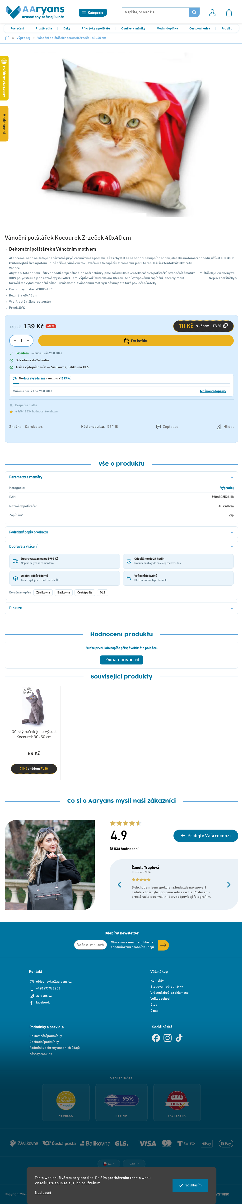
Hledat (194, 12)
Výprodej (227, 488)
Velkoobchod (160, 998)
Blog (153, 1004)
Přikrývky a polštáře (96, 28)
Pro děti (227, 28)
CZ (110, 1163)
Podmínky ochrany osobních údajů (54, 1048)
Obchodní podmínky (44, 1042)
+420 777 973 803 (48, 988)
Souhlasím (193, 1185)
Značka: (26, 427)
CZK (133, 1163)
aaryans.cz (44, 995)
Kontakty (157, 980)
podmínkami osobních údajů (133, 947)
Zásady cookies (40, 1054)
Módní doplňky (167, 28)
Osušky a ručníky (133, 28)
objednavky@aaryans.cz (54, 981)
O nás (154, 1011)
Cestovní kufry (199, 28)
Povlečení (17, 28)
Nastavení (43, 1192)
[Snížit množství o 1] (15, 340)
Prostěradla (44, 28)
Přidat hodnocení (121, 660)
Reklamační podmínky (45, 1036)
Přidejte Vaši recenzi (209, 835)
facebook (43, 1002)
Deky (66, 28)
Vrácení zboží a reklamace (169, 992)
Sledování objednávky (166, 986)
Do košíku (140, 340)
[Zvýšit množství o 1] (28, 340)
